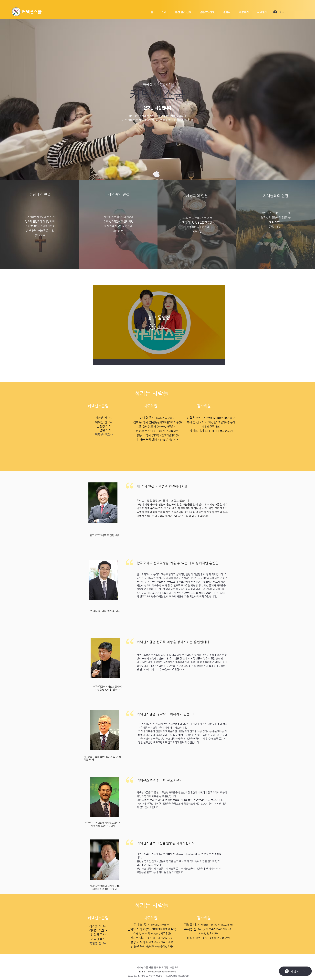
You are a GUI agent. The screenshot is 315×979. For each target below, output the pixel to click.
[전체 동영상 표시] (159, 362)
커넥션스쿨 (32, 11)
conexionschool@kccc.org (162, 971)
